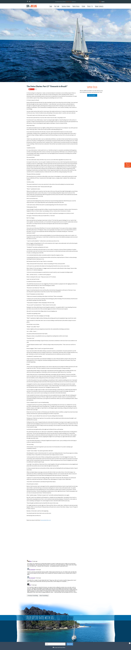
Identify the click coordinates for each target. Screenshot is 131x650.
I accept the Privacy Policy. (59, 647)
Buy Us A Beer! (92, 95)
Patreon (31, 1)
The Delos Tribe (68, 1)
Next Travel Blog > (44, 595)
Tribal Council (99, 6)
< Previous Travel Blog (32, 595)
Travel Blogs (75, 6)
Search (102, 2)
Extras (83, 6)
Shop (50, 6)
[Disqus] (52, 541)
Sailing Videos (66, 6)
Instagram (30, 1)
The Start (56, 6)
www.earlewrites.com (46, 520)
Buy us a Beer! (128, 165)
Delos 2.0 (90, 6)
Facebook (27, 1)
